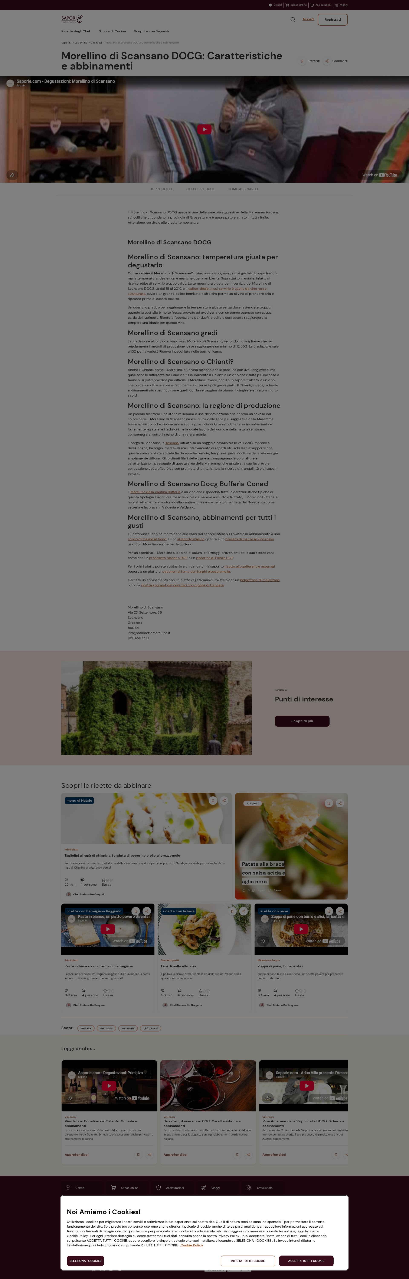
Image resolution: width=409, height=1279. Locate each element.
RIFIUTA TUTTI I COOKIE (248, 1261)
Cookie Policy (191, 1245)
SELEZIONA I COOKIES (85, 1261)
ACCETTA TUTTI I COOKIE (306, 1261)
